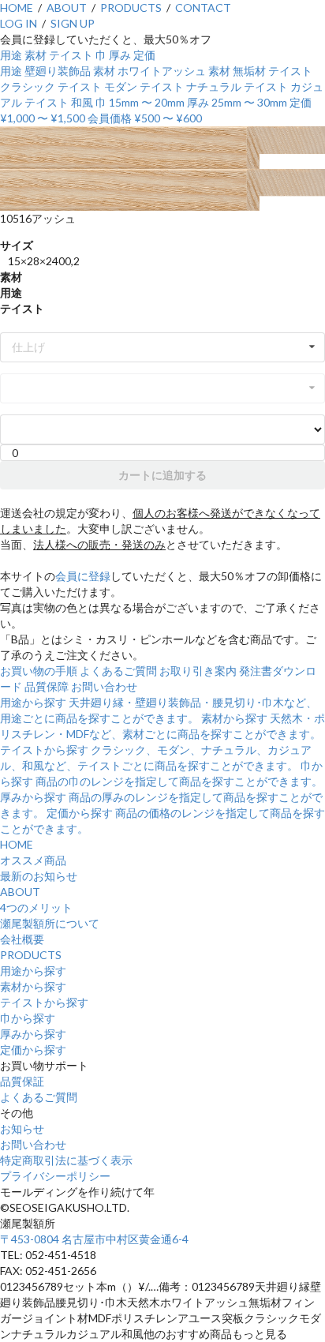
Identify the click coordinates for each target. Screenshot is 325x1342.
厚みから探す (33, 1033)
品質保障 (46, 686)
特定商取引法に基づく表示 (66, 1160)
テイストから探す (44, 1002)
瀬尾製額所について (49, 923)
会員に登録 (82, 576)
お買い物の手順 (38, 670)
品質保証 (22, 1081)
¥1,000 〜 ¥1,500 (42, 118)
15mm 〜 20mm (147, 102)
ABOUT (67, 7)
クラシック (27, 86)
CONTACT (203, 7)
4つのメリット (36, 907)
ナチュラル (213, 86)
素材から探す (33, 986)
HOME (16, 7)
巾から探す (27, 1018)
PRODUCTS (131, 7)
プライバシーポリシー (55, 1176)
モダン (120, 86)
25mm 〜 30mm (249, 102)
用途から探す (33, 970)
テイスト (71, 55)
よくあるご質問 (118, 670)
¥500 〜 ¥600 (168, 118)
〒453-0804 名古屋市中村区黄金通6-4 (94, 1239)
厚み (120, 55)
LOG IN (18, 23)
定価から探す (33, 1049)
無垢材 (249, 70)
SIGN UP (72, 23)
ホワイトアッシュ (162, 70)
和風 (82, 102)
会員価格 (110, 118)
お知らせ (22, 1128)
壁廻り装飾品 (57, 70)
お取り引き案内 (198, 670)
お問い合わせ (104, 686)
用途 (11, 55)
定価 (144, 55)
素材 (35, 55)
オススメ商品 (33, 860)
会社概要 (22, 939)
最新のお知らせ (38, 876)
